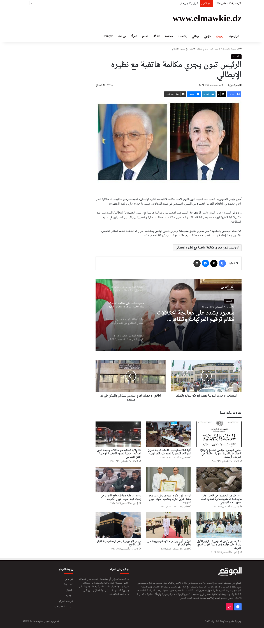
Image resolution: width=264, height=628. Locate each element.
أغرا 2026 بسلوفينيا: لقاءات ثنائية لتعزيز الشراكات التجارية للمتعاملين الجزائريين (169, 452)
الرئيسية (234, 36)
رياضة (122, 36)
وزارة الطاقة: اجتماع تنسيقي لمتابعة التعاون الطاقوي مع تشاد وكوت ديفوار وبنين (198, 316)
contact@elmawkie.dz (118, 594)
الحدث (220, 36)
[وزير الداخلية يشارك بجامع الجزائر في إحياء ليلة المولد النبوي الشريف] (118, 479)
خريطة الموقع (66, 601)
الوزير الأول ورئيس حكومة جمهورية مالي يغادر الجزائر (169, 543)
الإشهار (69, 590)
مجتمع (169, 36)
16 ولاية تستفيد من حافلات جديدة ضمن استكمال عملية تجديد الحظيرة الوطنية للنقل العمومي (119, 453)
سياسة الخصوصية (63, 607)
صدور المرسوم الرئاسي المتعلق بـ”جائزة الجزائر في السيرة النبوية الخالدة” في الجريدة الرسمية (221, 453)
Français (108, 36)
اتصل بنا (68, 584)
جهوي (207, 36)
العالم (145, 36)
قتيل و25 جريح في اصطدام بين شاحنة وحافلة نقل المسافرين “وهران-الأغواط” (159, 3)
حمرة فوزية (233, 85)
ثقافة (156, 36)
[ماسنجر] (205, 263)
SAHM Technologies (32, 621)
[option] (169, 315)
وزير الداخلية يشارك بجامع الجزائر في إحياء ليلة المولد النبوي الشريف (121, 497)
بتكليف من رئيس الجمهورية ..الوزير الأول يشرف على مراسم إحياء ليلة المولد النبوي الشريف (219, 545)
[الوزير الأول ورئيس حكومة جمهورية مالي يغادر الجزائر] (168, 525)
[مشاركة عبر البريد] (197, 263)
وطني (195, 36)
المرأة (134, 36)
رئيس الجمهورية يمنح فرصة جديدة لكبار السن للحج (119, 543)
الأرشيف (68, 595)
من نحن (69, 579)
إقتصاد (182, 36)
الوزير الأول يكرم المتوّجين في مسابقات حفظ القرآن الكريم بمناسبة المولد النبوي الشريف (170, 499)
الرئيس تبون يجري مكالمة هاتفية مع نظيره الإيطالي (206, 247)
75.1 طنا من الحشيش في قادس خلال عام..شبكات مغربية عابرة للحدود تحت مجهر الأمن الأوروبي (221, 499)
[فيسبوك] (222, 263)
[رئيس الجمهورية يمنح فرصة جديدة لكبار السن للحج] (118, 525)
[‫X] (213, 263)
